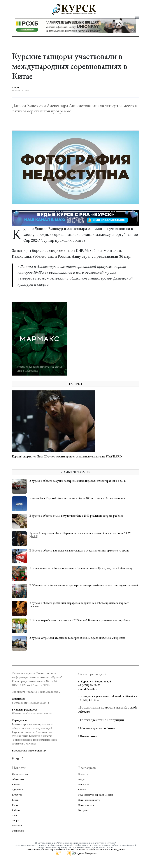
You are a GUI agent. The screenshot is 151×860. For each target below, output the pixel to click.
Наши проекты (86, 805)
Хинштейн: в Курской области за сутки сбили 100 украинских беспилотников (77, 498)
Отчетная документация (96, 727)
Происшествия (20, 774)
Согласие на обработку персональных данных (100, 849)
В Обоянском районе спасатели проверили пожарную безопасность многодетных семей (83, 585)
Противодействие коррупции (101, 719)
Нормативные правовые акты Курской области (107, 709)
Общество (18, 779)
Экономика (18, 830)
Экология (17, 825)
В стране (83, 810)
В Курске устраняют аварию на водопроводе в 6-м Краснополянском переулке (77, 638)
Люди (15, 805)
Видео (81, 779)
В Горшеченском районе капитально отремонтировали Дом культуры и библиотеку (80, 568)
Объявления (87, 735)
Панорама (83, 784)
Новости (83, 774)
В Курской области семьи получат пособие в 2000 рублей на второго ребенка (76, 516)
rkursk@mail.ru (87, 689)
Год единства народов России (95, 794)
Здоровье (17, 789)
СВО (14, 815)
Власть (16, 784)
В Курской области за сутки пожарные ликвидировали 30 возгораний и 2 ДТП (78, 481)
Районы (16, 810)
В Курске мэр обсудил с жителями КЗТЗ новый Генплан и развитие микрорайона (79, 620)
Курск (15, 799)
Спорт (15, 820)
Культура (17, 794)
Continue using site (71, 19)
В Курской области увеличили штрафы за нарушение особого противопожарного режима (79, 604)
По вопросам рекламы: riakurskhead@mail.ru (107, 696)
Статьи (82, 789)
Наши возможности (89, 799)
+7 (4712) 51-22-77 (89, 685)
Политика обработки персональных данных (50, 849)
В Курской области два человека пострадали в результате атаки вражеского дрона (79, 550)
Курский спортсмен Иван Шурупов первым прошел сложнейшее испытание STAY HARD (67, 456)
